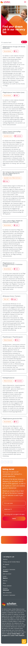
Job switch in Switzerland (9, 569)
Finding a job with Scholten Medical (11, 562)
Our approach (6, 564)
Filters (25, 42)
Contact (4, 576)
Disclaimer (5, 588)
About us (5, 580)
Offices (4, 567)
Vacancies (5, 559)
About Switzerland (7, 592)
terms (23, 514)
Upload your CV (8, 509)
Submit (14, 518)
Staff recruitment (7, 574)
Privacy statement (7, 585)
